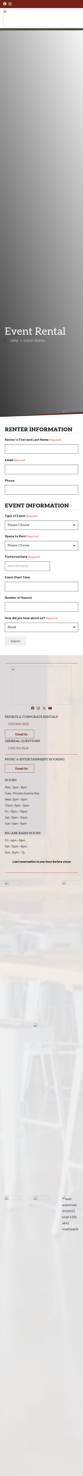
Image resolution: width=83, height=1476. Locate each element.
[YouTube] (50, 708)
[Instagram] (9, 4)
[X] (44, 708)
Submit (15, 641)
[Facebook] (4, 3)
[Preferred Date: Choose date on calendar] (54, 566)
